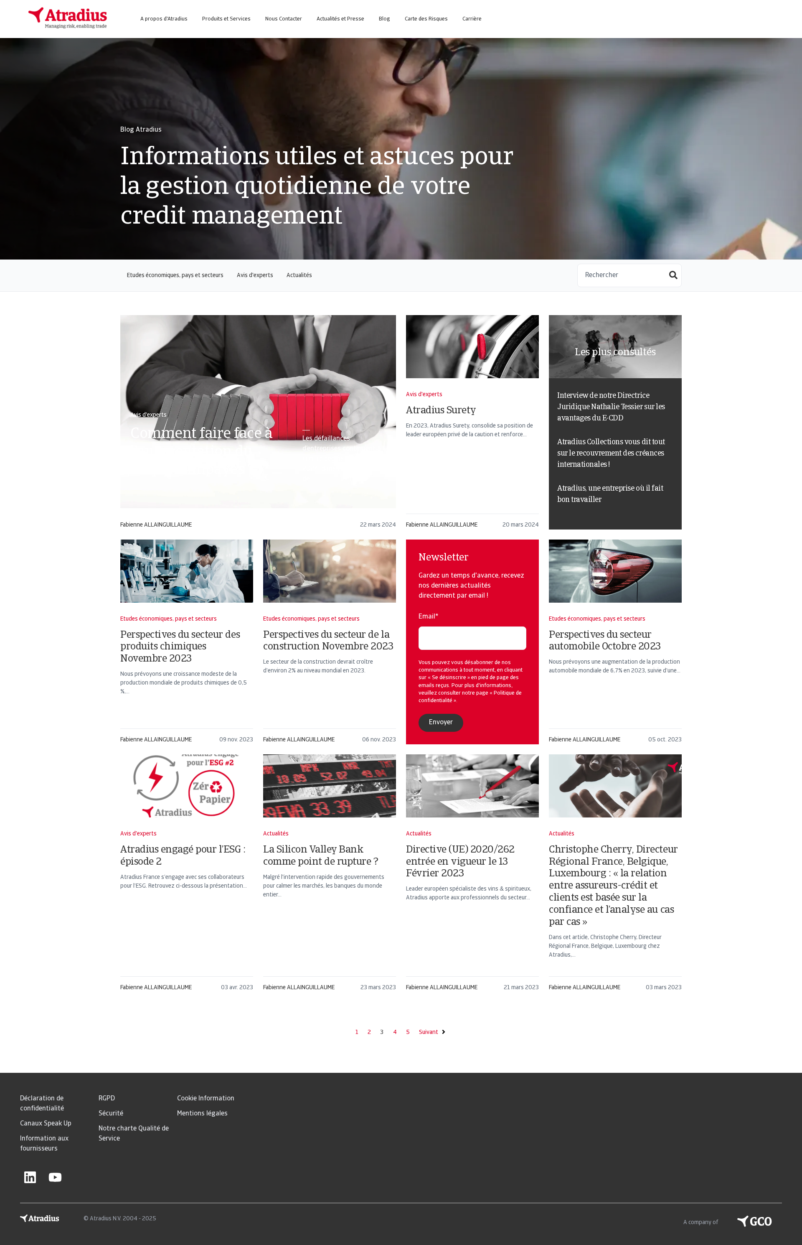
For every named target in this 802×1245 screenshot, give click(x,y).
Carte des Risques (426, 19)
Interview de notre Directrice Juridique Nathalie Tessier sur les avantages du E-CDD (611, 407)
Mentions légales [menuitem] (202, 1113)
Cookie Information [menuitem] (205, 1098)
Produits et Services (226, 19)
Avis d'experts (255, 275)
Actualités (299, 275)
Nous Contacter (283, 19)
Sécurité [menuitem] (111, 1113)
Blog (384, 19)
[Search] (673, 276)
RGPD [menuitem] (107, 1098)
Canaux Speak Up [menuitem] (45, 1123)
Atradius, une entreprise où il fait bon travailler (610, 494)
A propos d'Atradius (164, 19)
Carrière (472, 19)
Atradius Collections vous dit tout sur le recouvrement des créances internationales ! (611, 454)
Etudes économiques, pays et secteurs (175, 275)
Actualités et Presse (340, 19)
